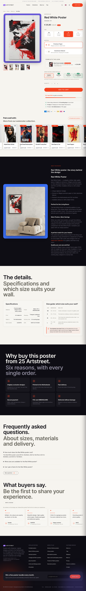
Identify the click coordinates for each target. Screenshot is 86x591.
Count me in (75, 576)
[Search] (62, 5)
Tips (47, 5)
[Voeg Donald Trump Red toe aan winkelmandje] (42, 148)
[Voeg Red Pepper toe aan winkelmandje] (73, 148)
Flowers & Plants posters (53, 560)
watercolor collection (57, 240)
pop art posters (32, 560)
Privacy (68, 560)
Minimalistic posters (52, 554)
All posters (31, 567)
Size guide (80, 29)
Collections (35, 5)
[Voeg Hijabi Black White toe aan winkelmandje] (10, 148)
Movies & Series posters (53, 548)
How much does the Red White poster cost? (19, 452)
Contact (68, 567)
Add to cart (63, 90)
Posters (28, 5)
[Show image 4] (22, 67)
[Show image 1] (5, 67)
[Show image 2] (11, 67)
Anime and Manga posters (35, 564)
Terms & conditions (70, 564)
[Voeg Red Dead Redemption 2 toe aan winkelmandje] (26, 148)
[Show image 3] (17, 67)
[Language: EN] (65, 5)
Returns (68, 557)
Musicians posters (51, 564)
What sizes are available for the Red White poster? (21, 461)
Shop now (77, 4)
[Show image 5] (28, 67)
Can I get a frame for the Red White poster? (18, 467)
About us (42, 5)
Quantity (46, 83)
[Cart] (69, 5)
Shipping (68, 554)
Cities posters (50, 551)
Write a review (9, 502)
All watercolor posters (74, 118)
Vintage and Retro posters (35, 557)
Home (4, 11)
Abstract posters (32, 554)
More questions (10, 473)
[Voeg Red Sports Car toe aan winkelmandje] (58, 148)
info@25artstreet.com (7, 560)
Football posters (32, 548)
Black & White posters (34, 551)
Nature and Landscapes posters (54, 557)
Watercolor (13, 11)
